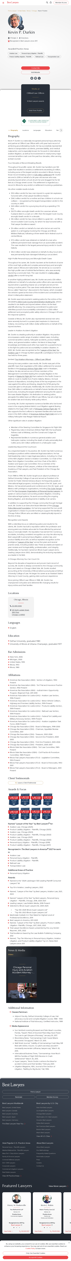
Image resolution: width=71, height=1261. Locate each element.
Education (48, 130)
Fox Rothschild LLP (16, 1209)
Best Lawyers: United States (11, 1107)
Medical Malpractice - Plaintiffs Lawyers (15, 1150)
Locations (25, 130)
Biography (14, 130)
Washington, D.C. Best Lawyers (46, 1117)
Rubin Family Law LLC (47, 1209)
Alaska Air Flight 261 (24, 376)
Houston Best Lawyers (44, 1120)
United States (22, 11)
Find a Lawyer (12, 11)
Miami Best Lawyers (43, 1132)
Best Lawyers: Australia (10, 1114)
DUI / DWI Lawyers (8, 1163)
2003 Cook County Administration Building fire (36, 302)
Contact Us (40, 1166)
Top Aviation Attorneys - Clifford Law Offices (32, 359)
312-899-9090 (17, 606)
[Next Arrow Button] (61, 130)
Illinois (29, 11)
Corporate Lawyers (8, 1166)
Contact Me (35, 68)
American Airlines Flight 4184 (30, 369)
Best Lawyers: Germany (10, 1120)
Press (38, 1160)
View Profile (7, 1231)
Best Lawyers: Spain (9, 1117)
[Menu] (3, 2)
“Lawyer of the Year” (25, 542)
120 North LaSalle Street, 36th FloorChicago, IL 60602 (20, 612)
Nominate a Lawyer (43, 1156)
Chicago (34, 11)
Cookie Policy (30, 1248)
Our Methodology (42, 1150)
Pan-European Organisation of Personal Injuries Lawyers (37, 491)
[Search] (47, 2)
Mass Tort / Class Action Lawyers (13, 1153)
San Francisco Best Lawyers (45, 1126)
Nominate (18, 1097)
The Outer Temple (54, 489)
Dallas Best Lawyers (43, 1123)
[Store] (51, 2)
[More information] (21, 1225)
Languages (37, 130)
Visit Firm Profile (35, 110)
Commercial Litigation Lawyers (12, 1169)
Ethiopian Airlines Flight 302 (46, 409)
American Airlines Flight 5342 (42, 414)
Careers (39, 1163)
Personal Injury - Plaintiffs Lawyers (13, 1147)
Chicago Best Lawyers (43, 1114)
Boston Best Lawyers (43, 1129)
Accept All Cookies (35, 1257)
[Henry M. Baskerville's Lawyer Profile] (16, 1201)
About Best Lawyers (43, 1147)
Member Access (52, 1097)
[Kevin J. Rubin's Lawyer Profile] (47, 1201)
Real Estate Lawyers (9, 1172)
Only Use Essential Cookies (35, 1253)
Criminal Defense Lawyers (11, 1160)
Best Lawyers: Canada (9, 1111)
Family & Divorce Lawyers (11, 1156)
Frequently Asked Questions (46, 1153)
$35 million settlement (43, 175)
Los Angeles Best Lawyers (45, 1111)
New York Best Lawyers (44, 1107)
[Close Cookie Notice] (69, 1242)
